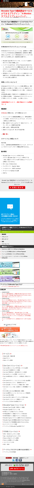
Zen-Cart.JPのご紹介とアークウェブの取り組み (15, 397)
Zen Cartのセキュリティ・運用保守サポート (14, 382)
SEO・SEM (6, 444)
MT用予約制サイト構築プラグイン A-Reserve (15, 415)
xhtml (3, 482)
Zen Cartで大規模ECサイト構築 (11, 370)
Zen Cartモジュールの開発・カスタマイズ (14, 374)
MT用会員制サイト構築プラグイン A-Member (15, 413)
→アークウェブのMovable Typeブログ (10, 286)
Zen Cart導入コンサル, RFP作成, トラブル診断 (15, 368)
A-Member (4, 113)
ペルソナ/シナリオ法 (8, 442)
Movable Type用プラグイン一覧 (11, 409)
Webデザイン (6, 358)
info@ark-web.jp (26, 480)
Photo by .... (31, 6)
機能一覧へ (5, 134)
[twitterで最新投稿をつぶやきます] (13, 460)
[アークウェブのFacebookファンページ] (17, 460)
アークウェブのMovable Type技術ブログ (14, 426)
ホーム (2, 17)
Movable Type (8, 17)
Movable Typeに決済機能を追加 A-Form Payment (16, 420)
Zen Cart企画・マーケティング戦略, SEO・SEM (15, 384)
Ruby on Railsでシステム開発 (11, 438)
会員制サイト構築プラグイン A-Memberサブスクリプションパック (17, 228)
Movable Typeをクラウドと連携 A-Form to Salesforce (17, 417)
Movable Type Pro (10, 486)
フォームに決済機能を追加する (14, 251)
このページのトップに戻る (28, 484)
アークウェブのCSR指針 (9, 452)
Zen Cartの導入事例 (8, 395)
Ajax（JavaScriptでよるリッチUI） (12, 436)
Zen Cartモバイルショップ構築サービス (13, 399)
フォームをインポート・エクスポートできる (14, 257)
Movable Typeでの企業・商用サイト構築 (14, 407)
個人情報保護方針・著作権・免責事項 (9, 473)
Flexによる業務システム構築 (10, 440)
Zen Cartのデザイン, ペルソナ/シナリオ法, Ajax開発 (16, 380)
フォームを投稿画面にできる (13, 254)
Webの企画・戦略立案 (9, 356)
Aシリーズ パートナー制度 (10, 424)
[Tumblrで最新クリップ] (20, 460)
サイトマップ (4, 475)
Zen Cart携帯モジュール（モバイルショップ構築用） (17, 393)
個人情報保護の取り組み (7, 472)
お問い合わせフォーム (17, 468)
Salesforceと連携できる (13, 249)
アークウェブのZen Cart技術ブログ (12, 401)
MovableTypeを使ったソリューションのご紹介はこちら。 (15, 345)
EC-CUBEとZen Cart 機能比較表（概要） (14, 391)
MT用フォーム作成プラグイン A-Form (13, 411)
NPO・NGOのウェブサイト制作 (11, 434)
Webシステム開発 (8, 360)
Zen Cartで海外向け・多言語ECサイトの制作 (15, 372)
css (5, 482)
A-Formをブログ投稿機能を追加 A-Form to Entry (16, 422)
